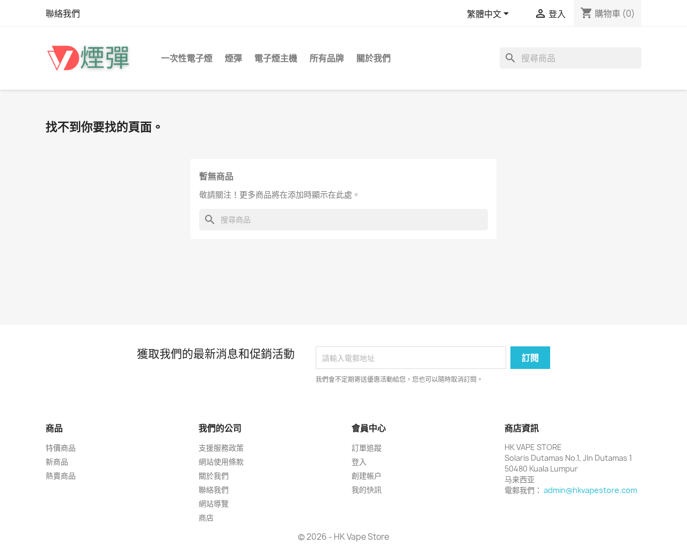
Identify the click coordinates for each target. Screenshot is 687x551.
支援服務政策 (221, 448)
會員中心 (369, 428)
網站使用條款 (221, 461)
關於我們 (373, 58)
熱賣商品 (61, 475)
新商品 (57, 461)
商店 (206, 517)
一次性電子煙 (187, 58)
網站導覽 (214, 503)
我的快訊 (367, 489)
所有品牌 (327, 58)
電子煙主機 (275, 58)
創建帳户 (367, 475)
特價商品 (61, 448)
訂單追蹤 (367, 448)
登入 (359, 461)
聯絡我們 (63, 13)
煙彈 (233, 58)
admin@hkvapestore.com (590, 490)
